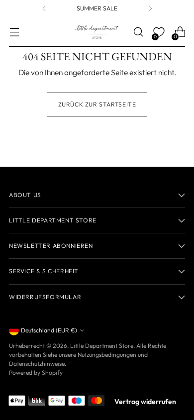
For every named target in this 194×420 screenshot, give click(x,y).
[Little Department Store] (97, 32)
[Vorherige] (44, 8)
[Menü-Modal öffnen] (14, 32)
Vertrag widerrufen (145, 401)
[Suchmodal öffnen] (138, 32)
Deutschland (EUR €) (49, 330)
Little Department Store (101, 345)
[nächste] (150, 8)
